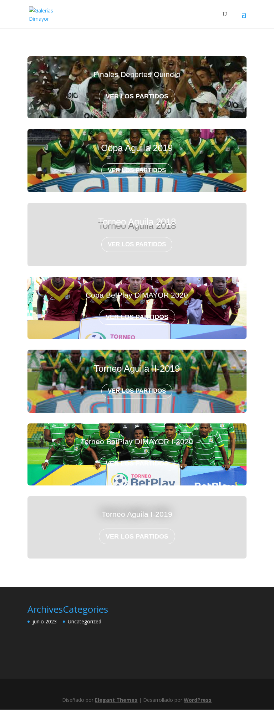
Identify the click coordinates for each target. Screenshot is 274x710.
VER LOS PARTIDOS (137, 96)
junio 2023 (44, 621)
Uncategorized (84, 621)
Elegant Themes (116, 699)
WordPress (198, 699)
